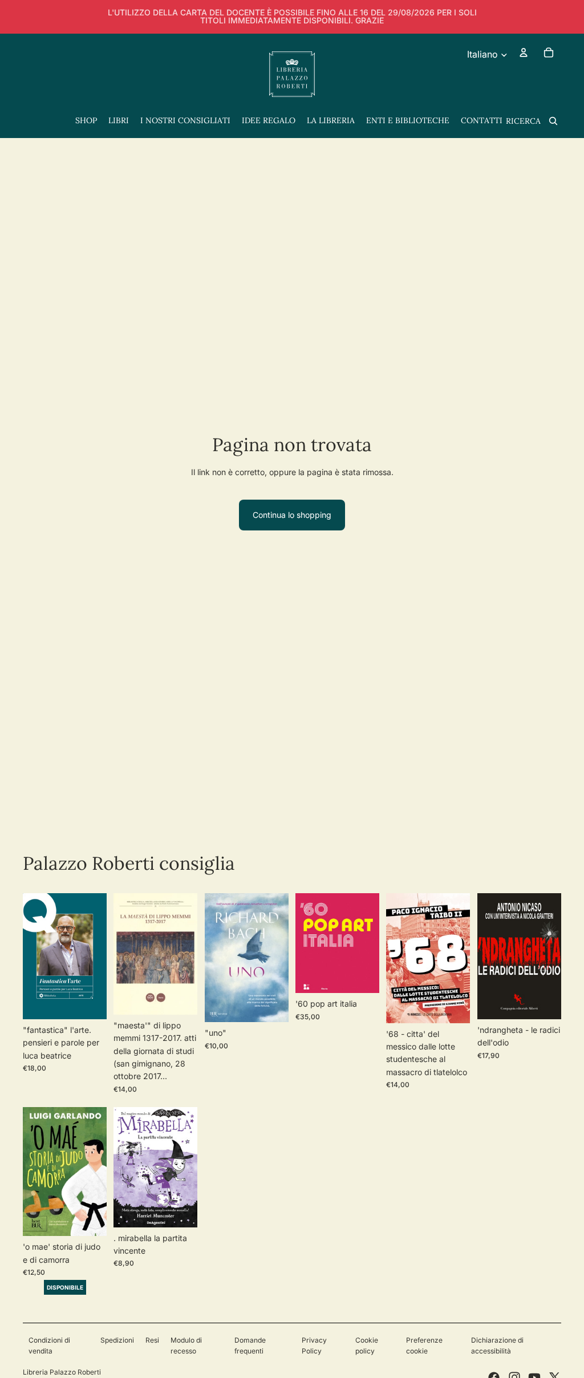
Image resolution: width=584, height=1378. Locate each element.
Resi (152, 1340)
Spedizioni (117, 1340)
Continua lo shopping (292, 515)
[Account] (523, 52)
